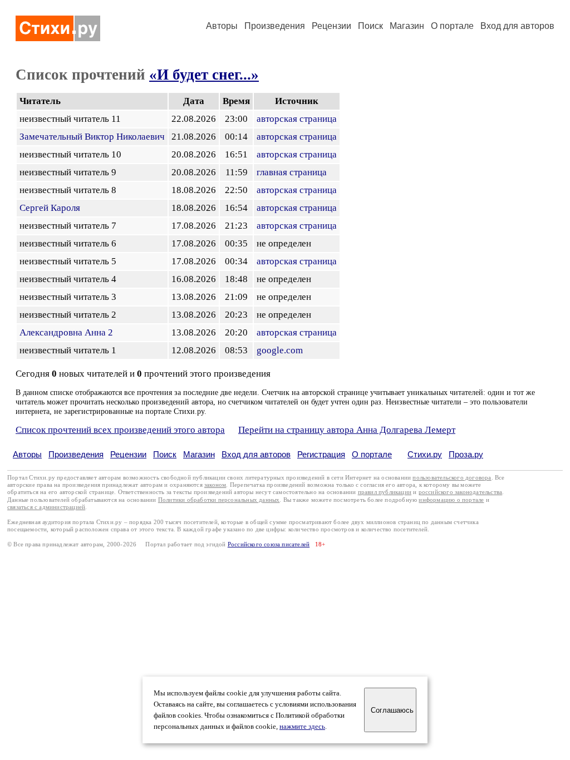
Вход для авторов (517, 26)
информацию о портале (451, 500)
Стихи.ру (424, 454)
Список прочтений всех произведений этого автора (120, 430)
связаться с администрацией (46, 507)
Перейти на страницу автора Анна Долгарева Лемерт (346, 430)
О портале (372, 454)
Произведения (274, 26)
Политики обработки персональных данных (219, 500)
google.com (280, 350)
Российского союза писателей (268, 544)
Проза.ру (466, 454)
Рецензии (331, 26)
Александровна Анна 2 (66, 332)
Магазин (407, 26)
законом (215, 485)
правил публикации (384, 492)
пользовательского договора (451, 478)
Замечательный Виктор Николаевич (92, 136)
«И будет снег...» (204, 74)
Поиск (370, 26)
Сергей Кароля (49, 208)
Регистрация (321, 454)
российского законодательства (461, 492)
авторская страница (297, 118)
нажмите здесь (302, 727)
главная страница (292, 172)
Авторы (222, 26)
